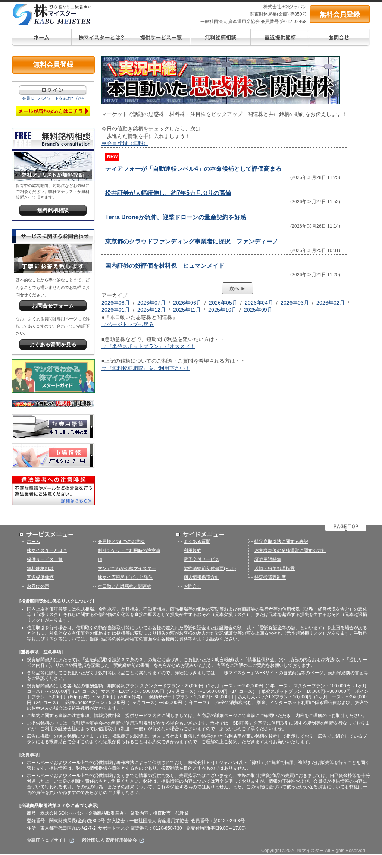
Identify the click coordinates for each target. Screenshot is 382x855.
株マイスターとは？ (47, 550)
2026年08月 (115, 303)
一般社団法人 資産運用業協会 (107, 840)
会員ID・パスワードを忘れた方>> (53, 98)
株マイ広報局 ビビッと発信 (125, 577)
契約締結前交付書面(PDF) (210, 568)
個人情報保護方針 (201, 577)
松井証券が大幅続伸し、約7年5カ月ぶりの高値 (168, 193)
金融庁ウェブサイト (47, 840)
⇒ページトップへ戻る (127, 324)
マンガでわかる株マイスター (127, 568)
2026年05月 (223, 303)
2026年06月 (187, 303)
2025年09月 (258, 310)
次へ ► (237, 288)
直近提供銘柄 (40, 577)
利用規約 (192, 550)
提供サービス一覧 (45, 559)
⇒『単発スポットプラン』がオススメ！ (148, 346)
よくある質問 (197, 541)
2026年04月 (259, 303)
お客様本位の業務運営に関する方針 (290, 550)
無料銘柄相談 (40, 568)
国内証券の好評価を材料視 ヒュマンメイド (165, 265)
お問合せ (192, 586)
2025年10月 (222, 310)
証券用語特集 (267, 559)
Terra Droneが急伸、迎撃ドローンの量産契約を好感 (175, 217)
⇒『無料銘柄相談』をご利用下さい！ (145, 368)
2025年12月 (151, 310)
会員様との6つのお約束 (121, 541)
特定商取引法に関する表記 (281, 541)
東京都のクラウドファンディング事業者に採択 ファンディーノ (191, 241)
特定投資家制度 (270, 577)
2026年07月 (151, 303)
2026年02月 (330, 303)
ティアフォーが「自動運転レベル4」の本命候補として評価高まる (193, 168)
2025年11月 (187, 310)
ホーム (33, 541)
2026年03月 (295, 303)
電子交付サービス (201, 559)
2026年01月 (115, 310)
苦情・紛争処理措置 (274, 568)
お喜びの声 (38, 586)
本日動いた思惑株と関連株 (124, 586)
